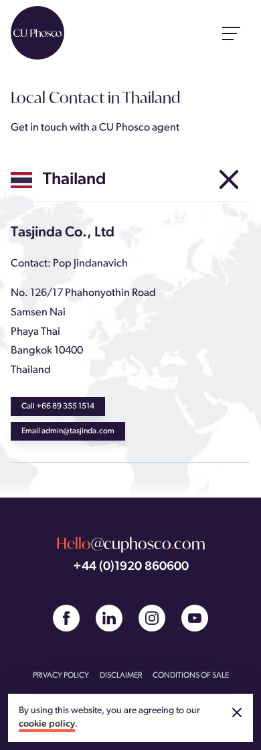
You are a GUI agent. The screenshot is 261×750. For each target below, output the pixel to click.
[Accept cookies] (237, 712)
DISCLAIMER (121, 676)
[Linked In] (109, 618)
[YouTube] (194, 618)
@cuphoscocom (130, 543)
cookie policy (47, 724)
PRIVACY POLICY (61, 676)
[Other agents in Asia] (228, 180)
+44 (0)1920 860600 (131, 566)
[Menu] (231, 33)
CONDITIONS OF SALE (191, 676)
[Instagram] (152, 618)
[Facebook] (66, 618)
